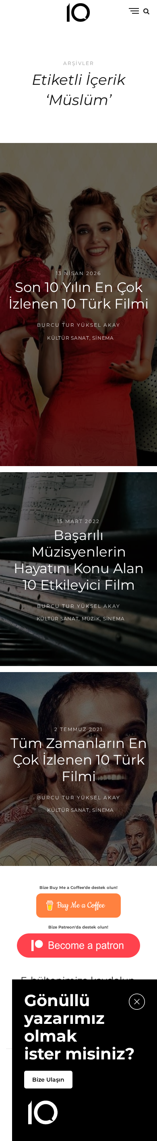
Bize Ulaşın (48, 1079)
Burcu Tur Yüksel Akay (78, 325)
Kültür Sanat (68, 337)
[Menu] (134, 11)
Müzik (91, 619)
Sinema (103, 337)
